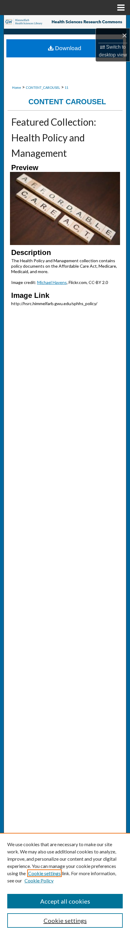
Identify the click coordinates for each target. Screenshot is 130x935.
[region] (65, 884)
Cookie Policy (39, 880)
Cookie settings (44, 873)
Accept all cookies (65, 901)
